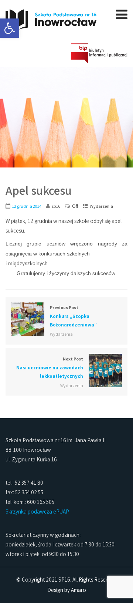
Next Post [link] (49, 367)
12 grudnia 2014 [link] (26, 206)
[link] (9, 28)
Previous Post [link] (73, 316)
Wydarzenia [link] (101, 206)
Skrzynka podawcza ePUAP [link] (37, 511)
